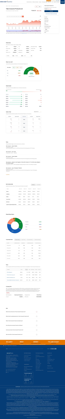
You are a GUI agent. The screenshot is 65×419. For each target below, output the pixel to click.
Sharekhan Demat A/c (24, 33)
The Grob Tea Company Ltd (11, 274)
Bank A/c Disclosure (29, 390)
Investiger (25, 370)
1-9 (42, 348)
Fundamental (46, 24)
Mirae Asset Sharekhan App (28, 369)
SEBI (21, 386)
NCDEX (39, 386)
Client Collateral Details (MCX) (50, 392)
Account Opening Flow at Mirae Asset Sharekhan (39, 391)
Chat (7, 372)
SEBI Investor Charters (9, 390)
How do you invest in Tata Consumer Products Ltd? (14, 329)
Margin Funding (38, 366)
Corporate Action (47, 27)
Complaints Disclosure (24, 390)
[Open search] (57, 2)
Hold (17, 67)
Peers (46, 29)
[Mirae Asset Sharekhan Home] (10, 353)
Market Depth (46, 20)
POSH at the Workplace (44, 392)
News (45, 23)
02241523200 (9, 369)
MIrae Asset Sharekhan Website (28, 366)
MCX (36, 386)
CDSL (31, 386)
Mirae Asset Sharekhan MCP (39, 370)
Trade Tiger (25, 367)
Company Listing (9, 345)
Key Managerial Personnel (20, 391)
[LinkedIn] (52, 348)
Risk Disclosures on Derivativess (35, 390)
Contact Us (19, 390)
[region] (23, 124)
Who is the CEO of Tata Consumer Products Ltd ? (14, 334)
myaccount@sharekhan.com (11, 370)
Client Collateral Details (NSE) (37, 392)
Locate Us (48, 356)
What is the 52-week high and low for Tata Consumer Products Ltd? (17, 316)
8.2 (33, 122)
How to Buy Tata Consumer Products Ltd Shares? (14, 325)
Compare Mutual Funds (27, 359)
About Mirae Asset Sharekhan (51, 371)
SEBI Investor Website (15, 392)
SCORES (41, 386)
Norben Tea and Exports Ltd (11, 277)
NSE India (26, 386)
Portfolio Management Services (40, 356)
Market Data (46, 18)
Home (5, 345)
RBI (34, 386)
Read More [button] (7, 292)
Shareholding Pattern (47, 26)
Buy (14, 67)
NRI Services (37, 359)
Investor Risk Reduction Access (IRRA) (50, 391)
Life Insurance (38, 368)
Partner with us (49, 365)
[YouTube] (55, 348)
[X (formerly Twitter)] (54, 348)
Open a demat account (50, 360)
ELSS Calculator (26, 356)
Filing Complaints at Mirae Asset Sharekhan (28, 391)
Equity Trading (38, 367)
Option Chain (46, 21)
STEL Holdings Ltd (9, 272)
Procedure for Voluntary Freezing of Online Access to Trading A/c (25, 392)
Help (51, 0)
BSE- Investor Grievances (15, 390)
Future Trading (38, 360)
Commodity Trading (38, 363)
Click (27, 417)
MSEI (29, 386)
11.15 (33, 126)
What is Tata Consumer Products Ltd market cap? (14, 320)
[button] (29, 71)
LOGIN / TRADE (58, 0)
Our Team (48, 363)
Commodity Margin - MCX (50, 359)
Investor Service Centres (43, 390)
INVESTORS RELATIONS (46, 386)
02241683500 (14, 369)
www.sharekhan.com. (39, 415)
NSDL (33, 386)
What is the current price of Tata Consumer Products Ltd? (15, 311)
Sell (20, 67)
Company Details (14, 345)
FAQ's (45, 32)
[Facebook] (51, 348)
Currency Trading (38, 364)
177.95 (11, 122)
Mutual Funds (37, 355)
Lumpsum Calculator (27, 360)
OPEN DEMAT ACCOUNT (62, 2)
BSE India (23, 386)
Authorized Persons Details (13, 391)
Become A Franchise (49, 0)
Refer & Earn (54, 0)
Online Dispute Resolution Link (49, 390)
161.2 (11, 126)
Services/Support (49, 355)
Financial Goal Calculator (27, 355)
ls (9, 391)
